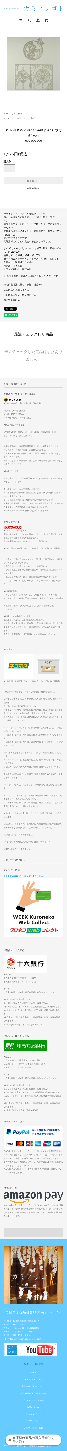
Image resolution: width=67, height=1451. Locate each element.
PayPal (58, 1169)
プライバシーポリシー (33, 1400)
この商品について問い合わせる (20, 295)
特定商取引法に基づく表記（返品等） (23, 284)
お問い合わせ (33, 1407)
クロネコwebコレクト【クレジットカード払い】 (25, 876)
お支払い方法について (33, 1379)
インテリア (9, 118)
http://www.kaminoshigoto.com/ (24, 1339)
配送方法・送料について (33, 1386)
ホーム (33, 1372)
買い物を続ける (12, 300)
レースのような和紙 (13, 113)
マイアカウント (33, 1421)
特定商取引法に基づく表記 (33, 1393)
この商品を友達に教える (16, 290)
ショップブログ (33, 1414)
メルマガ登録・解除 (33, 1428)
